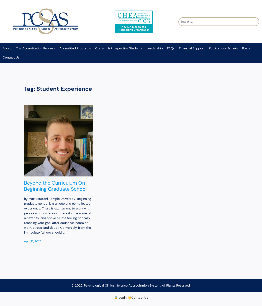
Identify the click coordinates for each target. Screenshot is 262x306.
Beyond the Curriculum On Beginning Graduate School (55, 186)
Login (123, 297)
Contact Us (139, 297)
